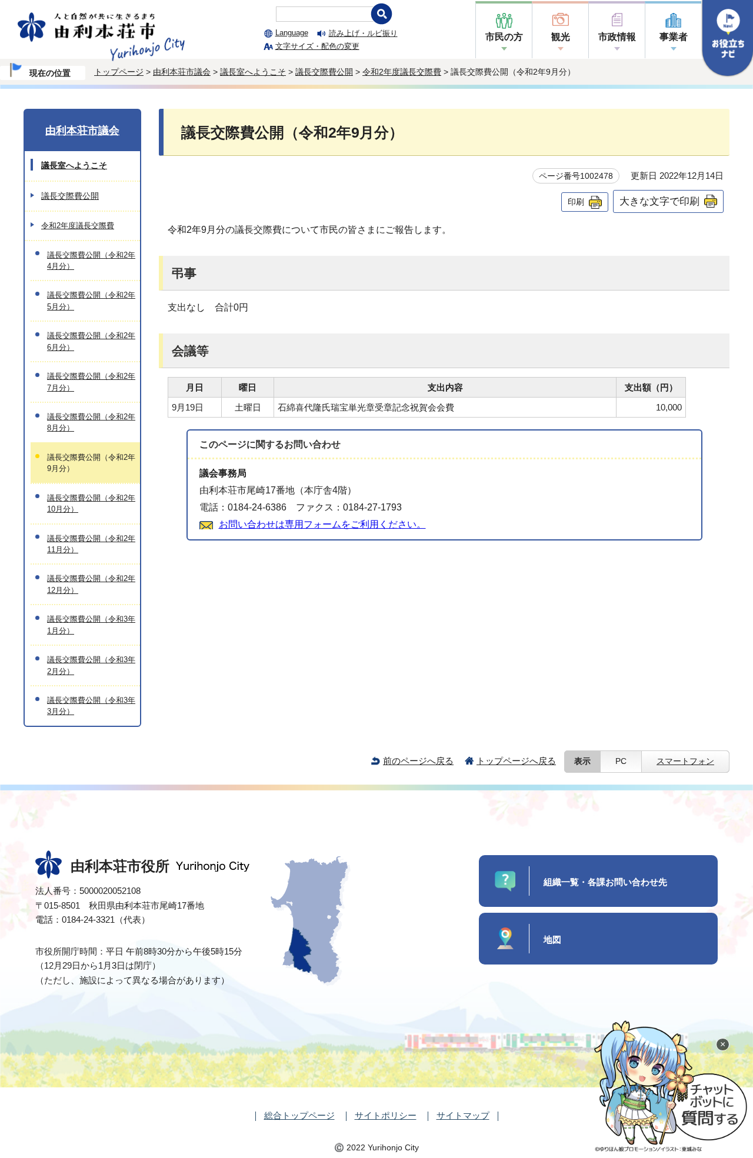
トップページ (119, 71)
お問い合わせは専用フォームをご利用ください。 (322, 524)
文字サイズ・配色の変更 (317, 46)
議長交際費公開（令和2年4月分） (91, 261)
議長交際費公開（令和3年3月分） (91, 706)
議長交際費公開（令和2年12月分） (91, 584)
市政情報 (617, 37)
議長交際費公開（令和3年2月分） (91, 665)
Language (291, 32)
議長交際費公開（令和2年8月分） (91, 422)
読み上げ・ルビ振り (363, 33)
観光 (560, 37)
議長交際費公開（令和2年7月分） (91, 382)
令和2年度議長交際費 (401, 71)
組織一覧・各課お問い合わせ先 (605, 882)
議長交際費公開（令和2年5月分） (91, 301)
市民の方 (504, 37)
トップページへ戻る (516, 761)
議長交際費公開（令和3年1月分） (91, 625)
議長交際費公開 (324, 71)
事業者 (673, 37)
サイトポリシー (386, 1115)
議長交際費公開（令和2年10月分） (91, 503)
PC (621, 761)
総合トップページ (299, 1115)
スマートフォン (685, 761)
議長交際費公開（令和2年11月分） (91, 544)
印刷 (576, 201)
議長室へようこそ (253, 71)
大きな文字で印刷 (659, 201)
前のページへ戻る (418, 761)
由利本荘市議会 (182, 71)
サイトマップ (463, 1115)
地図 (552, 940)
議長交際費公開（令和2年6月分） (91, 341)
